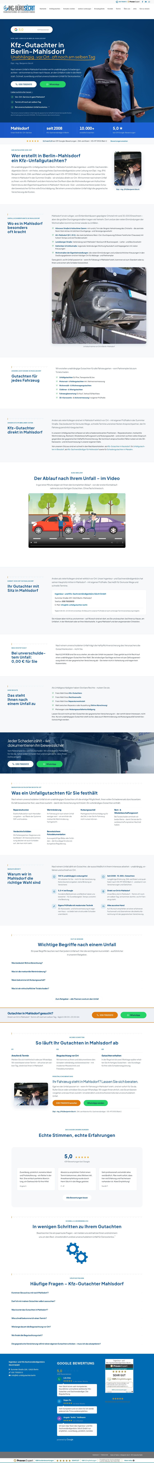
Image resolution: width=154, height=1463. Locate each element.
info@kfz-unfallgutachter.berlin (74, 605)
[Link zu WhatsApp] (149, 2)
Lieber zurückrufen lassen (21, 92)
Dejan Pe (67, 1400)
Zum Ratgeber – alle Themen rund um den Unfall (77, 999)
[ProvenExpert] (133, 1)
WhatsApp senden (95, 1103)
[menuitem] (43, 9)
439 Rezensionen (43, 30)
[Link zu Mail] (145, 2)
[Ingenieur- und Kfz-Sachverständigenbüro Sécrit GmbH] (19, 9)
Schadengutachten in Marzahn (120, 449)
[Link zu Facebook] (142, 2)
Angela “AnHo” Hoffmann (74, 1417)
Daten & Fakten (114, 1455)
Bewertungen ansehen (119, 141)
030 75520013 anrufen (66, 1103)
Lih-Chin (67, 1378)
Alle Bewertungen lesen (77, 1197)
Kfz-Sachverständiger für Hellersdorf (83, 449)
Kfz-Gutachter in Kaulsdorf (118, 446)
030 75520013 (68, 601)
